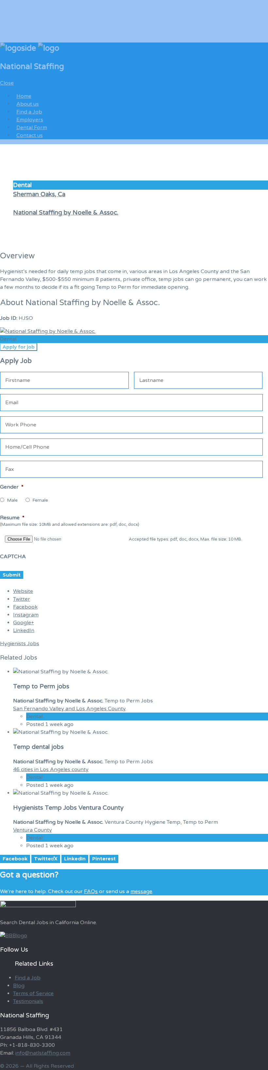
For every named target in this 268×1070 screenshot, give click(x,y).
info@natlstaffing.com (42, 1053)
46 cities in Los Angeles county (51, 769)
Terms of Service (33, 993)
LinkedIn (23, 630)
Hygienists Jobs (19, 643)
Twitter (21, 599)
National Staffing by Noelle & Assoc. (65, 212)
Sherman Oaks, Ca (39, 194)
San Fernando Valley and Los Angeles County (69, 708)
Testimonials (28, 1001)
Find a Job (28, 978)
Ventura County (32, 830)
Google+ (23, 622)
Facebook (25, 607)
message (141, 891)
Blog (19, 985)
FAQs (91, 891)
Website (23, 591)
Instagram (26, 615)
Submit (12, 575)
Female (40, 500)
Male (12, 500)
